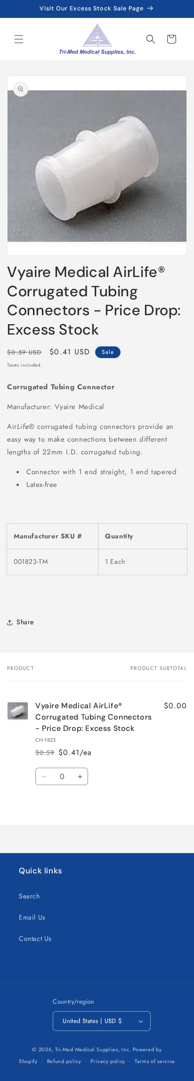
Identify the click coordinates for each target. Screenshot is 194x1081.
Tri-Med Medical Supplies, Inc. (93, 1049)
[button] (18, 39)
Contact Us (35, 938)
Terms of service (155, 1061)
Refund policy (64, 1061)
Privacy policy (107, 1061)
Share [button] (25, 622)
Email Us (32, 917)
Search (29, 896)
